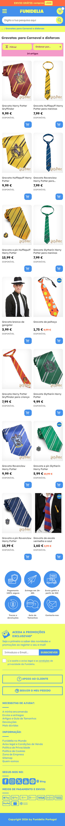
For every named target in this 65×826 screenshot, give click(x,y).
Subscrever (49, 652)
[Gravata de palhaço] (48, 297)
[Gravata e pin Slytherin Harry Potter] (48, 441)
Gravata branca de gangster (13, 323)
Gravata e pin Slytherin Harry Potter (46, 467)
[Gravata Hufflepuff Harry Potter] (17, 153)
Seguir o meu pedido (35, 690)
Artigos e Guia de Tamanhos (19, 718)
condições (44, 660)
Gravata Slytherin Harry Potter (47, 395)
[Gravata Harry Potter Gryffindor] (17, 81)
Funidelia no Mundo (14, 740)
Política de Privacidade (16, 747)
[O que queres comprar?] (4, 11)
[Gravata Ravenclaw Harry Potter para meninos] (48, 153)
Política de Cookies (13, 751)
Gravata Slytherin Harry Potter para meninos (47, 251)
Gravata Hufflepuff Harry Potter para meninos (48, 107)
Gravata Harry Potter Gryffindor (14, 107)
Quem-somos (10, 761)
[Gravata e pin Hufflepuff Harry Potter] (17, 225)
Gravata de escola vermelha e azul (44, 540)
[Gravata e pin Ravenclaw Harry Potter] (17, 513)
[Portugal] (5, 781)
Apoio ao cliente (34, 678)
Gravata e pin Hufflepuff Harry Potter (16, 251)
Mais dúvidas (10, 725)
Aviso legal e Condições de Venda (22, 744)
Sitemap (7, 757)
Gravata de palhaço (45, 321)
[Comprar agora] (28, 124)
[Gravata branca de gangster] (17, 297)
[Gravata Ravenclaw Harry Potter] (17, 441)
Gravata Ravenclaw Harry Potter (13, 467)
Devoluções (9, 722)
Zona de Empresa (13, 754)
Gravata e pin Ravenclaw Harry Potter (16, 540)
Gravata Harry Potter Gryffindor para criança (16, 395)
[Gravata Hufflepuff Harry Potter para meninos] (48, 81)
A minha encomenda (15, 711)
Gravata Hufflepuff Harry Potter (17, 179)
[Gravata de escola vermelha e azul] (48, 513)
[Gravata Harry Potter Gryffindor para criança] (17, 369)
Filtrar (13, 47)
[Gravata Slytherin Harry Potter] (48, 369)
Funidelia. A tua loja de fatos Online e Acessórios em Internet (32, 11)
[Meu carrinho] (60, 11)
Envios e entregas (13, 715)
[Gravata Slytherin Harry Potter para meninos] (48, 225)
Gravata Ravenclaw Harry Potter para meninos (45, 179)
